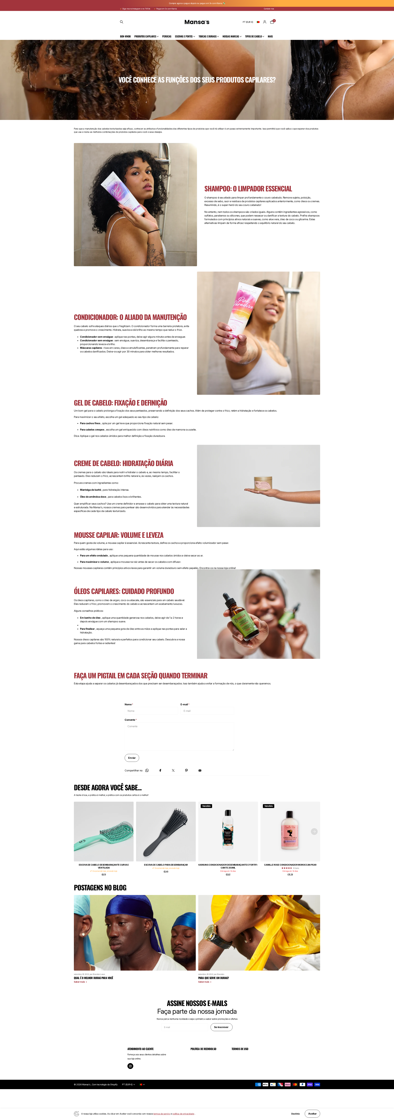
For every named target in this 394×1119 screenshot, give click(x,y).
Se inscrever (221, 1027)
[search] (121, 21)
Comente (131, 719)
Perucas (166, 36)
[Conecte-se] (264, 21)
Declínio (295, 1114)
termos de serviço (161, 1113)
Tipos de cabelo (253, 36)
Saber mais (79, 981)
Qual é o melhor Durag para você (93, 978)
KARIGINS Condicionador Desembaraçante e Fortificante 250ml (228, 866)
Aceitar (312, 1113)
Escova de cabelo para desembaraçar (166, 864)
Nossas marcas (231, 36)
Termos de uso (240, 1049)
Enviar (132, 757)
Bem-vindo (125, 36)
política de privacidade (183, 1113)
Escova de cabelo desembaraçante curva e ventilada (104, 866)
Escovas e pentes (184, 36)
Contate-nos (269, 9)
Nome (129, 704)
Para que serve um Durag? (213, 978)
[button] (314, 831)
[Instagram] (130, 1066)
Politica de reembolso (203, 1049)
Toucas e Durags (207, 36)
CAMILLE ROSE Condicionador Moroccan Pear (290, 864)
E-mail (185, 704)
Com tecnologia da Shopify (105, 1084)
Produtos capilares (145, 36)
